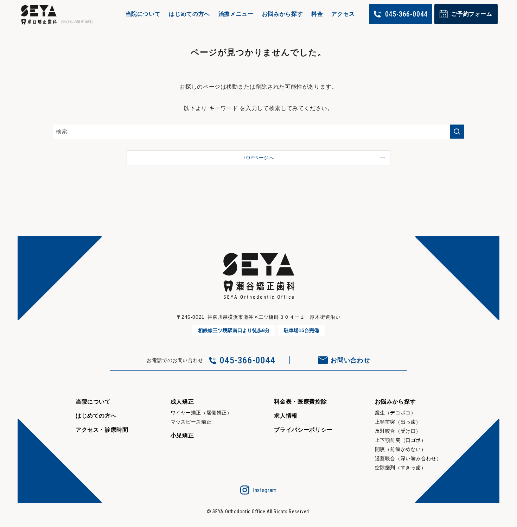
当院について (143, 14)
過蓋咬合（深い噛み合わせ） (408, 458)
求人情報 (286, 416)
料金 (317, 14)
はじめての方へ (189, 14)
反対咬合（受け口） (398, 431)
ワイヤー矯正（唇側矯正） (201, 412)
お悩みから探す (282, 14)
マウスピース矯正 (191, 422)
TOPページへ (258, 157)
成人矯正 (182, 402)
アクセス (343, 14)
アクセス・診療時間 (102, 430)
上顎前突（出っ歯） (398, 422)
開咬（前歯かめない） (400, 449)
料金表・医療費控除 (300, 402)
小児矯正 (182, 435)
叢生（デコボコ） (395, 412)
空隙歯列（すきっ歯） (400, 467)
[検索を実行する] (457, 132)
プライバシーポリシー (303, 430)
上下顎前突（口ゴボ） (400, 440)
